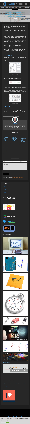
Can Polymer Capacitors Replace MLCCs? (8, 380)
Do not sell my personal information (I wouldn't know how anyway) (10, 420)
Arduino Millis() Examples (6, 362)
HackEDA (18, 40)
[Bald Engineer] (15, 4)
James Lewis (11, 18)
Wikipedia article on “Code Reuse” (18, 26)
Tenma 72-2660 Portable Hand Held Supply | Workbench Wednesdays (6, 150)
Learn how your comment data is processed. (17, 177)
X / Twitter (5, 189)
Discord (5, 192)
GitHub (5, 186)
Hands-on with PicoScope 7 (6, 386)
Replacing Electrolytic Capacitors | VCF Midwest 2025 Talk (11, 377)
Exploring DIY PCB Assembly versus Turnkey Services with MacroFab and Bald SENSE (15, 383)
